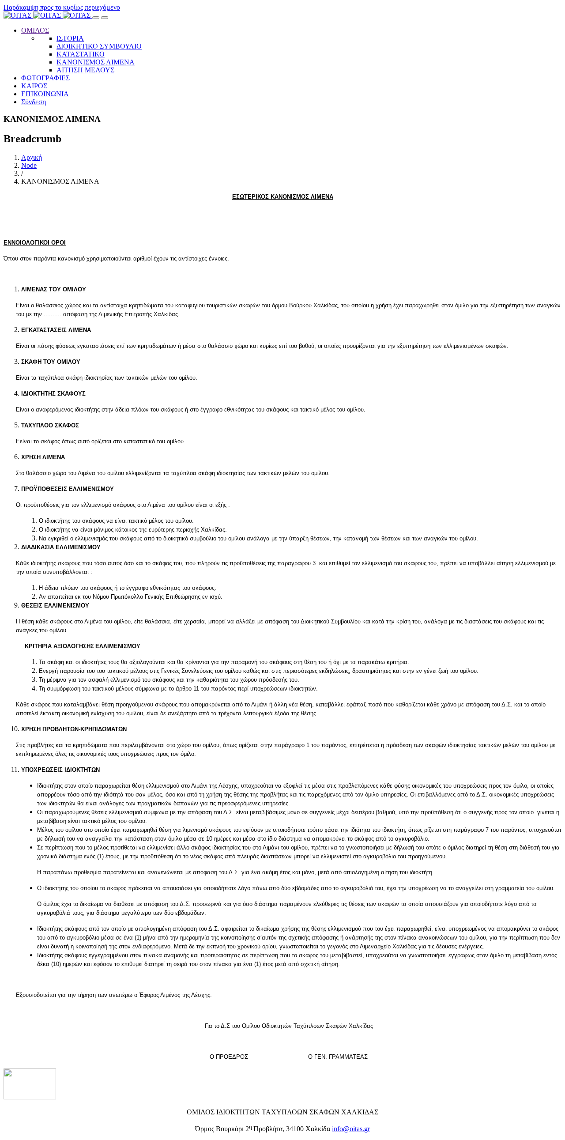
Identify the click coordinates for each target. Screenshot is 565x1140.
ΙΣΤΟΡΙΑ (70, 38)
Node (29, 165)
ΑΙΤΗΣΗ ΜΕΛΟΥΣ (85, 70)
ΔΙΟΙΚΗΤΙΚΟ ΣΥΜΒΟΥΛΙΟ (99, 46)
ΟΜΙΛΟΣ (35, 30)
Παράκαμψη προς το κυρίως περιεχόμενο (62, 7)
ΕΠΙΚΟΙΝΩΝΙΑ (45, 94)
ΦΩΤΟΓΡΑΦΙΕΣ (45, 78)
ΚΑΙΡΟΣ (34, 86)
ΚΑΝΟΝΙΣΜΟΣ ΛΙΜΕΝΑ (95, 62)
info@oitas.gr (351, 1128)
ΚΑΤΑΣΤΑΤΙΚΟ (80, 54)
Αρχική (31, 157)
